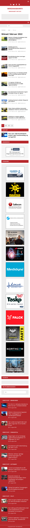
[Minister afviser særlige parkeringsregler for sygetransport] (4, 455)
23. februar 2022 (13, 67)
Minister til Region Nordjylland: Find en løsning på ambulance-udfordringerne (17, 39)
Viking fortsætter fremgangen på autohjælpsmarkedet (17, 488)
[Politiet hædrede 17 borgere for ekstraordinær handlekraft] (4, 519)
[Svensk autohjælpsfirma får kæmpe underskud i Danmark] (4, 469)
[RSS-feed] (10, 4)
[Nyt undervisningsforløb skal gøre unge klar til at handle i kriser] (4, 423)
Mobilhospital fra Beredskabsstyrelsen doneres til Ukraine (16, 48)
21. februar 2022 (13, 86)
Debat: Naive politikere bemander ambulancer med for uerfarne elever (18, 109)
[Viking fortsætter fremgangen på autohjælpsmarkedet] (4, 489)
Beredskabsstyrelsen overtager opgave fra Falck (16, 57)
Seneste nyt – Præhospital (10, 432)
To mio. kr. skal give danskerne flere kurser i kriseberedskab (18, 405)
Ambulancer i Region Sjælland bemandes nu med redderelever (16, 117)
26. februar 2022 (13, 51)
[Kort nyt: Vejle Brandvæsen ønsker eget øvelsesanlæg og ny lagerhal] (4, 135)
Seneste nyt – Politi (8, 496)
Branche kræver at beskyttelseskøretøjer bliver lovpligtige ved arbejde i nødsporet (17, 478)
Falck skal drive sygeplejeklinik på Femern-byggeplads (17, 65)
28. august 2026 (13, 441)
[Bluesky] (13, 4)
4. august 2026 (13, 513)
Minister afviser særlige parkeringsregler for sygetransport (15, 455)
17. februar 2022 (13, 119)
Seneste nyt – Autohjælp (10, 464)
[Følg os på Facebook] (16, 4)
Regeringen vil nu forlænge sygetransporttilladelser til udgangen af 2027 (16, 437)
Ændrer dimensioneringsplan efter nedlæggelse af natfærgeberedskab (17, 413)
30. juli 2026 (12, 521)
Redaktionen (23, 42)
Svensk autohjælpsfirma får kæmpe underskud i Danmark (17, 468)
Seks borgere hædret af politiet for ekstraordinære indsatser (18, 500)
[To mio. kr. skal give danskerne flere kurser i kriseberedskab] (4, 405)
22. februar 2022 (13, 77)
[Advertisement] (16, 16)
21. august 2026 (13, 459)
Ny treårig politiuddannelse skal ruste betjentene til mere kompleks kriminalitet (18, 509)
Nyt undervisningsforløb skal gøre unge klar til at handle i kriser (17, 423)
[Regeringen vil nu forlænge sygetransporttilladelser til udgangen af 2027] (4, 437)
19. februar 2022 (13, 103)
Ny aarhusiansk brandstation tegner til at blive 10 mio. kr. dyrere (18, 92)
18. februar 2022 (13, 111)
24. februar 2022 (13, 59)
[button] (28, 1)
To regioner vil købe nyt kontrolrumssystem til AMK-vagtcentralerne (15, 84)
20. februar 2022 (13, 95)
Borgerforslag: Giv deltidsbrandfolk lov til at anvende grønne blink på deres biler (17, 74)
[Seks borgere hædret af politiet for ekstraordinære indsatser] (4, 501)
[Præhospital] (4, 39)
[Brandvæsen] (4, 48)
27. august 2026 (13, 417)
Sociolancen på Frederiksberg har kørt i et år (17, 446)
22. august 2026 (13, 449)
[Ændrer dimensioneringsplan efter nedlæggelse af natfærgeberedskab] (4, 413)
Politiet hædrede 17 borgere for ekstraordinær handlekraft (18, 518)
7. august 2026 (13, 483)
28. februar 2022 (13, 42)
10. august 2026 (13, 471)
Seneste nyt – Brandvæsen (10, 400)
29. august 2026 (13, 407)
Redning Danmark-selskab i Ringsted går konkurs (18, 100)
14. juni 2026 (12, 491)
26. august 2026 (13, 503)
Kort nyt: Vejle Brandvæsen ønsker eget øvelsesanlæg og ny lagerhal (18, 135)
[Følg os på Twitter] (19, 4)
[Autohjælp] (4, 101)
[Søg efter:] (15, 25)
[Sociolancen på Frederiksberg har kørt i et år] (4, 447)
